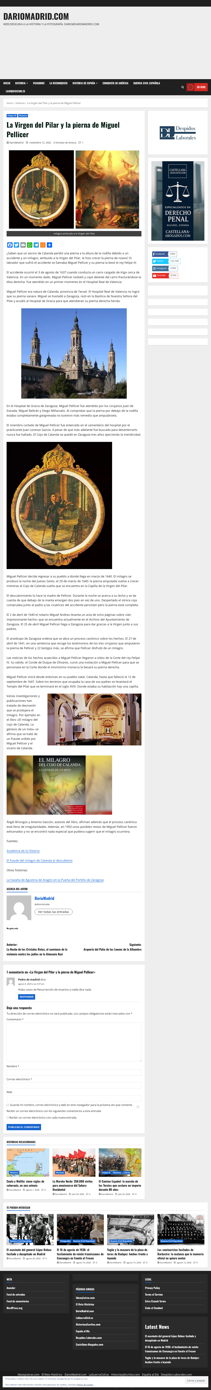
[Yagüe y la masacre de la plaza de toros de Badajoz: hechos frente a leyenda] (130, 1229)
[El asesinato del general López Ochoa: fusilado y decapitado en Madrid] (30, 1229)
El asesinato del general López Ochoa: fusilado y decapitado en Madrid (29, 1252)
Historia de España (84, 83)
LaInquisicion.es (15, 91)
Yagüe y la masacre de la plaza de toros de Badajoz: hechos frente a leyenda (127, 1254)
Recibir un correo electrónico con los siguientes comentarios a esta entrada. (54, 1111)
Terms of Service (154, 1294)
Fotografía (65, 1241)
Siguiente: (112, 946)
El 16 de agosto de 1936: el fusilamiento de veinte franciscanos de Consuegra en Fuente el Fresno (80, 1254)
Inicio (6, 83)
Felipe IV (12, 115)
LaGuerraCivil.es (84, 1318)
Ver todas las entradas (53, 912)
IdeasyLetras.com (85, 1298)
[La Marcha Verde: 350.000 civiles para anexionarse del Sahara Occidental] (74, 1162)
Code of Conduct (154, 1308)
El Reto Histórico (85, 1304)
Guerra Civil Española (146, 83)
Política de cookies (84, 1384)
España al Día (83, 1331)
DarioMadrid (17, 142)
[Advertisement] (105, 51)
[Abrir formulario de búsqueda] (182, 87)
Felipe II (106, 1172)
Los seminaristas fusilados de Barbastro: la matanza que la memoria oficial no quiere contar (180, 1254)
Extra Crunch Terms (155, 1301)
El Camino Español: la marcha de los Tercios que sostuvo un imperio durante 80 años (120, 1185)
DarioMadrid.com (36, 16)
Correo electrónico (19, 1079)
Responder (26, 996)
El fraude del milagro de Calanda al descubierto (40, 860)
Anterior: (37, 949)
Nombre (13, 1066)
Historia (20, 83)
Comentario (15, 1019)
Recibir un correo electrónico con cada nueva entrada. (43, 1117)
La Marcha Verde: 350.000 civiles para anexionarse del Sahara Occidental (73, 1185)
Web (9, 1092)
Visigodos (39, 83)
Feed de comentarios (18, 1301)
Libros (127, 1172)
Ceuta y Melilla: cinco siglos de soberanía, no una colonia (25, 1183)
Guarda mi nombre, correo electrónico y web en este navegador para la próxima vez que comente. (71, 1105)
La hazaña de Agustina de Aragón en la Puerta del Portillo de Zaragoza (55, 880)
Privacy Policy (152, 1288)
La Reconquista (58, 83)
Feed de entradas (16, 1294)
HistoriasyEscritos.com (88, 1324)
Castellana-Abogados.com (89, 1344)
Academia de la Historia (23, 851)
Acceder (11, 1288)
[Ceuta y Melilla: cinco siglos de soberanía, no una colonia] (28, 1162)
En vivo (201, 87)
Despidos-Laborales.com (89, 1338)
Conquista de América (115, 83)
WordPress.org (14, 1308)
